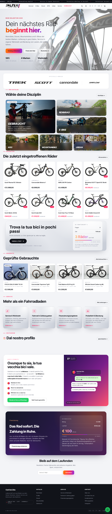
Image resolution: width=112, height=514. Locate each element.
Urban (53, 6)
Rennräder (39, 493)
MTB (48, 6)
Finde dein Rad (30, 51)
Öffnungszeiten (89, 501)
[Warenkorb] (104, 6)
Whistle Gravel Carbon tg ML (94, 284)
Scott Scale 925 (36, 213)
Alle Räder (101, 95)
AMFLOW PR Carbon (65, 182)
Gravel (43, 6)
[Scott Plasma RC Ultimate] (15, 170)
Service (60, 6)
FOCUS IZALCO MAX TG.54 (13, 284)
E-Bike (37, 6)
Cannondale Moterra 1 (38, 182)
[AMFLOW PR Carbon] (69, 170)
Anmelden (68, 472)
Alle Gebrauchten (101, 259)
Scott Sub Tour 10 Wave (66, 213)
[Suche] (82, 6)
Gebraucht (68, 6)
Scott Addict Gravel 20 (92, 213)
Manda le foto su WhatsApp (18, 400)
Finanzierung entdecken (19, 446)
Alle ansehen (102, 157)
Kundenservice (89, 498)
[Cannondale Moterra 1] (42, 170)
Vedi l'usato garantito (38, 400)
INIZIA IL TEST (18, 241)
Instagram (87, 503)
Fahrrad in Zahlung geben (68, 495)
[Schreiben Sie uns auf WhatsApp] (107, 509)
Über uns (87, 493)
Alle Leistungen (101, 302)
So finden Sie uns (89, 495)
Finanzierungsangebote (67, 498)
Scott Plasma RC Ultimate (13, 182)
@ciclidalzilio (102, 339)
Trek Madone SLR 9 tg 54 (66, 284)
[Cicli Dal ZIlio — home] (13, 6)
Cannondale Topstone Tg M (40, 284)
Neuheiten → (45, 51)
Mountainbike (40, 501)
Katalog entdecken (14, 51)
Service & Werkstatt (66, 493)
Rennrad (31, 6)
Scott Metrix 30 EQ (11, 213)
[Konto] (86, 6)
